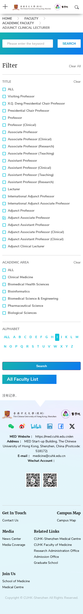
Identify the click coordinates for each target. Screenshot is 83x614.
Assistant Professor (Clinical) (29, 168)
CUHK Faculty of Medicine (53, 545)
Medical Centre (13, 587)
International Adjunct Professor (31, 196)
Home (7, 18)
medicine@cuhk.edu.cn (49, 456)
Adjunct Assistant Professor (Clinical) (36, 239)
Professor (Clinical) (22, 125)
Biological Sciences (22, 313)
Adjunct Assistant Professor (28, 225)
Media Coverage (13, 545)
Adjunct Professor (21, 210)
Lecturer (14, 189)
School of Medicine (16, 581)
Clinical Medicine (20, 277)
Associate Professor (22, 132)
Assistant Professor (22, 160)
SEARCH (69, 43)
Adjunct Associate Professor (29, 218)
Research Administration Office (56, 551)
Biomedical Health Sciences (28, 284)
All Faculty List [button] (22, 379)
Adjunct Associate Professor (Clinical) (36, 232)
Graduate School (46, 563)
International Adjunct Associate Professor (39, 203)
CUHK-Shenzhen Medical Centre (57, 539)
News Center (11, 539)
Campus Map (66, 520)
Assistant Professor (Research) (31, 182)
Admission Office (46, 557)
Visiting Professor (21, 96)
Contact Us (10, 520)
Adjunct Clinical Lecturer (26, 246)
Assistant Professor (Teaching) (31, 175)
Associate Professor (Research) (31, 146)
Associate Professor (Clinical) (30, 139)
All (7, 337)
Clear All (75, 66)
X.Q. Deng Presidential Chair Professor (36, 103)
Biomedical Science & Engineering (33, 298)
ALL (11, 89)
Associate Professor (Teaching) (31, 153)
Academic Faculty (18, 23)
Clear (77, 81)
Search (41, 366)
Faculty (31, 18)
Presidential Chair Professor (28, 110)
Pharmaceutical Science (25, 306)
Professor (15, 118)
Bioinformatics (19, 291)
